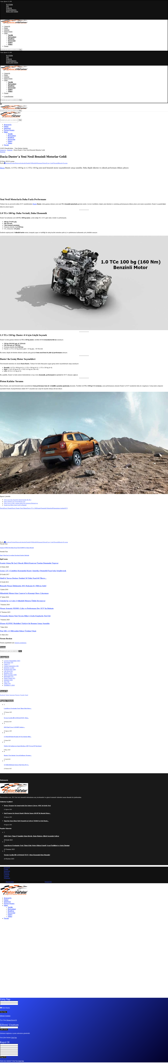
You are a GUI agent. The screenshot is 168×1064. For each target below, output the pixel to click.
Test (6, 682)
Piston (54, 508)
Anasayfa (7, 26)
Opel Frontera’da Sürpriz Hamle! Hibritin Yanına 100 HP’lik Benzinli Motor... (27, 813)
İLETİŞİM (9, 4)
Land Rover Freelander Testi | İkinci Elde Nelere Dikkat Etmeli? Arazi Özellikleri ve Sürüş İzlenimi (36, 845)
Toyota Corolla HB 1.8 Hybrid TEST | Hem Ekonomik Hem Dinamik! (27, 855)
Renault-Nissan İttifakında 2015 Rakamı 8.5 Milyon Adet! (23, 586)
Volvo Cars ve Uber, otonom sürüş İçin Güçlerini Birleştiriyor (21, 503)
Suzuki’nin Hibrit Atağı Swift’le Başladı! (15, 505)
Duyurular (12, 41)
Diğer (6, 33)
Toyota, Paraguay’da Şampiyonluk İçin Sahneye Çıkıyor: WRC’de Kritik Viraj (27, 805)
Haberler (9, 150)
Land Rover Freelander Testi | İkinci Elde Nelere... (18, 708)
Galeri (10, 42)
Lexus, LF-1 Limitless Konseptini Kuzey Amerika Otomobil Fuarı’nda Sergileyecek (33, 571)
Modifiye (11, 39)
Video (10, 44)
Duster (38, 508)
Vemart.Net (48, 882)
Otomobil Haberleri (46, 508)
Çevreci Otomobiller (12, 661)
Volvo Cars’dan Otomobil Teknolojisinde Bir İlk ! (17, 500)
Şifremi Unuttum (5, 1016)
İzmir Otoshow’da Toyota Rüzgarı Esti (14, 501)
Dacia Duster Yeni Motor (19, 508)
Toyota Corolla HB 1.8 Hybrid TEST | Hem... (16, 718)
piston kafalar (60, 508)
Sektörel (6, 30)
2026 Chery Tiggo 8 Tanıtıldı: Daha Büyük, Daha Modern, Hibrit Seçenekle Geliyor (31, 836)
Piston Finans (8, 31)
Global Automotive (11, 666)
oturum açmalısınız (20, 643)
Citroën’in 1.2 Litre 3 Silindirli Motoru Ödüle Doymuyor (22, 601)
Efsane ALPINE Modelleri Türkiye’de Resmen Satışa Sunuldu (25, 623)
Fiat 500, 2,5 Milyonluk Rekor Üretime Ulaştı (18, 631)
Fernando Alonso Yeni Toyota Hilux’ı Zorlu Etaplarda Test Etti (25, 616)
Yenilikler (9, 685)
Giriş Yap (14, 1037)
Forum (6, 46)
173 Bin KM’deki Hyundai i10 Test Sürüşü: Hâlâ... (17, 736)
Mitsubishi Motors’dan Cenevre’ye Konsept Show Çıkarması (24, 593)
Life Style (8, 671)
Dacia (2, 168)
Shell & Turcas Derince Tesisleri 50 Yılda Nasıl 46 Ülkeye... (23, 578)
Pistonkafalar (10, 882)
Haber (6, 28)
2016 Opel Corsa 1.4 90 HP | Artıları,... (14, 727)
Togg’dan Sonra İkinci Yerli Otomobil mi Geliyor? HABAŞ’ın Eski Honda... (26, 821)
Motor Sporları (10, 675)
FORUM (9, 8)
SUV (66, 508)
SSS (7, 6)
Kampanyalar (10, 669)
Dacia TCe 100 (31, 508)
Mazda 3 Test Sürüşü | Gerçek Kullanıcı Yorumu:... (18, 755)
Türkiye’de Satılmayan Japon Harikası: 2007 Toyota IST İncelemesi (23, 746)
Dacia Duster (8, 508)
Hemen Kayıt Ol (12, 1020)
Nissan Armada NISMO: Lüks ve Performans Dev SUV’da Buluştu (27, 608)
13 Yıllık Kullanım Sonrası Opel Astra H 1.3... (16, 764)
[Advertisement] (68, 183)
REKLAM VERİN (12, 11)
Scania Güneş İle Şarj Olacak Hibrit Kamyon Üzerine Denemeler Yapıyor (29, 563)
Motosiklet (12, 37)
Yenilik (10, 35)
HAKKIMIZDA (11, 10)
